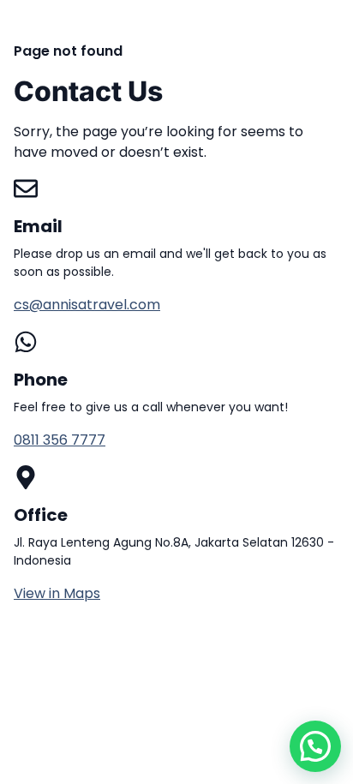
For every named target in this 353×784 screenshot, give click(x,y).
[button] (315, 746)
